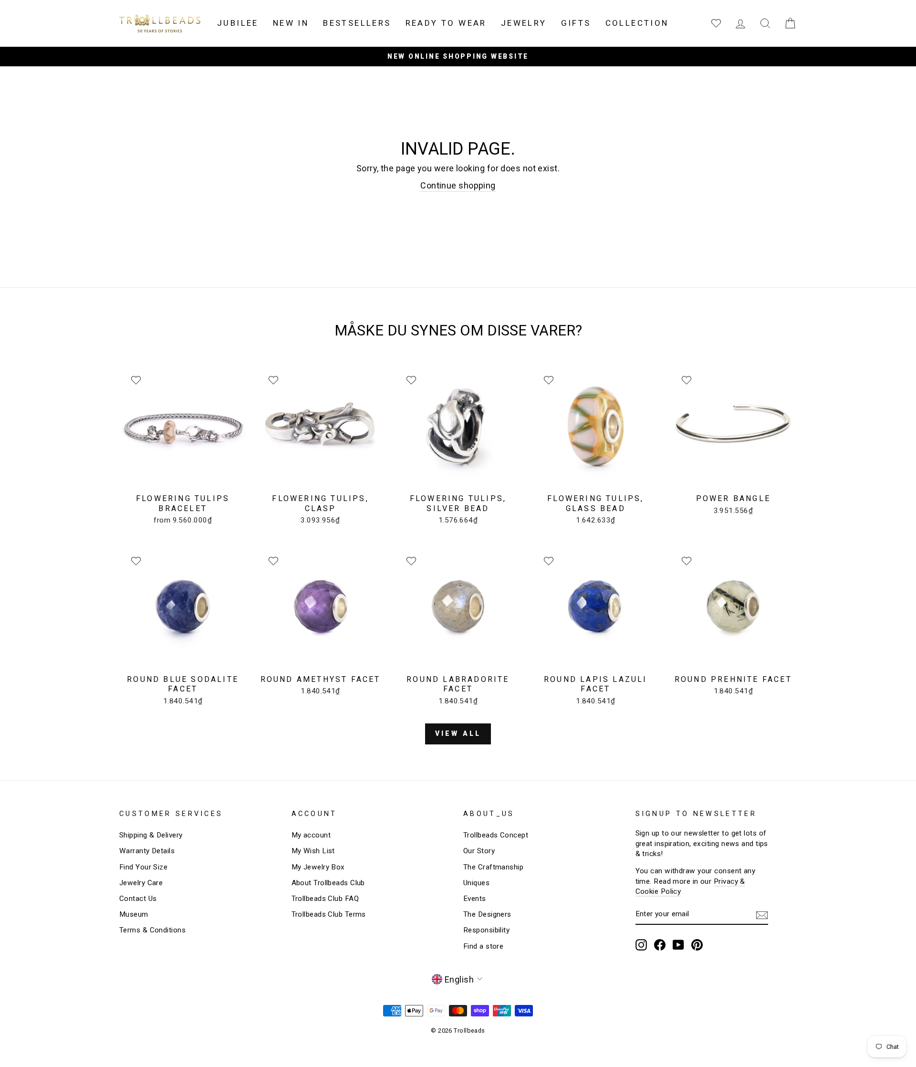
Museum (133, 914)
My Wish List (313, 851)
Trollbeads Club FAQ (325, 898)
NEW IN (291, 23)
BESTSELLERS (357, 23)
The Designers (487, 914)
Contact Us (138, 898)
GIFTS (576, 23)
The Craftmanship (493, 867)
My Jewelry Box (318, 867)
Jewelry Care (141, 883)
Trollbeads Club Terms (328, 914)
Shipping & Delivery (151, 835)
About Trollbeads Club (328, 883)
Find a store (483, 946)
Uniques (476, 883)
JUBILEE (238, 23)
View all (458, 733)
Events (474, 898)
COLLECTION (637, 23)
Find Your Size (143, 867)
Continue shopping (458, 185)
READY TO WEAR (446, 23)
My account (311, 835)
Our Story (479, 851)
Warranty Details (147, 851)
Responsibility (486, 930)
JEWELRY (524, 23)
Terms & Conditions (152, 930)
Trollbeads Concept (495, 835)
